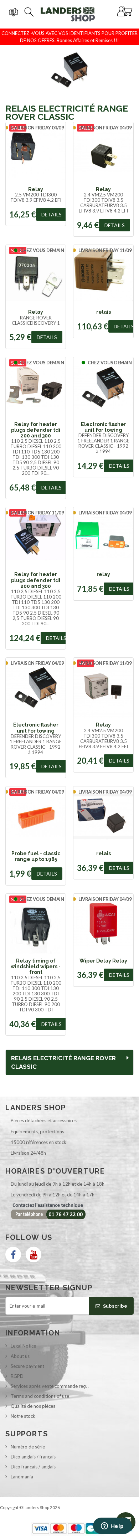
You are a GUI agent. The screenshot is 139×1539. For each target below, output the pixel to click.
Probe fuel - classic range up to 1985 (35, 856)
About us (20, 1356)
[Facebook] (13, 1254)
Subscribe (114, 1306)
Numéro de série (28, 1447)
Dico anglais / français (33, 1457)
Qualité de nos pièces (33, 1406)
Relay (35, 189)
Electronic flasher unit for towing (103, 427)
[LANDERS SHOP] (67, 14)
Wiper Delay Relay (103, 961)
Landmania (22, 1476)
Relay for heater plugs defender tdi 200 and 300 (35, 430)
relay (103, 574)
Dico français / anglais (33, 1466)
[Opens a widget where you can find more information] (112, 1526)
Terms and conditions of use (40, 1396)
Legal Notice (23, 1346)
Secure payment (27, 1366)
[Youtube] (33, 1254)
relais (103, 312)
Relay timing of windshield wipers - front (36, 966)
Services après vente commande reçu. (50, 1386)
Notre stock (23, 1416)
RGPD (17, 1376)
